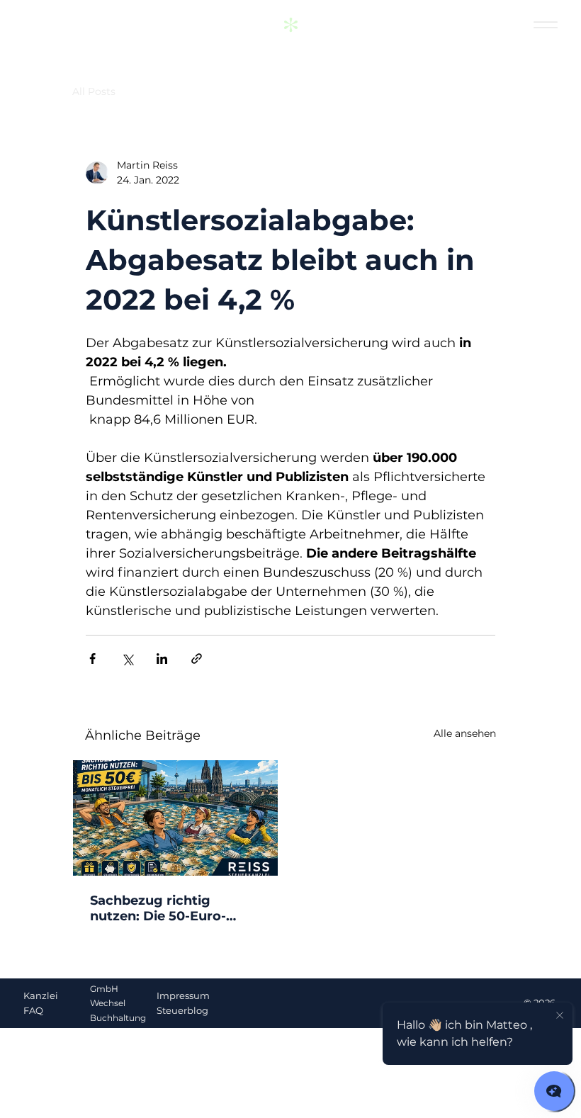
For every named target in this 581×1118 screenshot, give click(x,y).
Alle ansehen (465, 733)
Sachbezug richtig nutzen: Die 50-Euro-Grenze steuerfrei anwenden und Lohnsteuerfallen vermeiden (158, 908)
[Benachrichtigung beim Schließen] (559, 1016)
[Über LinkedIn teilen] (162, 658)
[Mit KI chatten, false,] (554, 1091)
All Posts (93, 91)
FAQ (33, 1010)
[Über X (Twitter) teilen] (127, 658)
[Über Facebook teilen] (92, 658)
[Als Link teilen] (196, 658)
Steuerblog (182, 1010)
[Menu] (545, 25)
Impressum (183, 995)
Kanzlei (40, 995)
